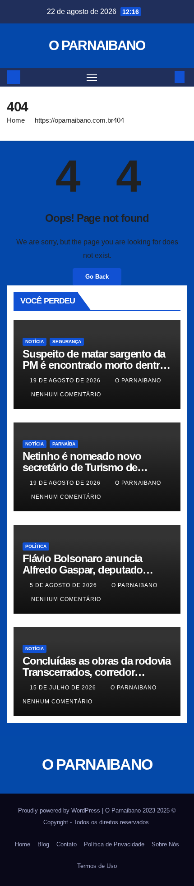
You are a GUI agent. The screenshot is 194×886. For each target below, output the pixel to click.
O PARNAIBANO (97, 45)
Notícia (34, 341)
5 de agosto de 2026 (64, 585)
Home (16, 120)
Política (35, 546)
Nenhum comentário (66, 394)
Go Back (97, 276)
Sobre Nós (165, 844)
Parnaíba (63, 443)
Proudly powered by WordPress (60, 810)
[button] (166, 77)
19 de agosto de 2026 (66, 380)
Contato (66, 844)
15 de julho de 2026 (64, 687)
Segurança (66, 341)
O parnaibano (138, 380)
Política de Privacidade (114, 844)
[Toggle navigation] (92, 77)
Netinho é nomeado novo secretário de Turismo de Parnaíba (82, 467)
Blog (43, 844)
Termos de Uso (97, 866)
